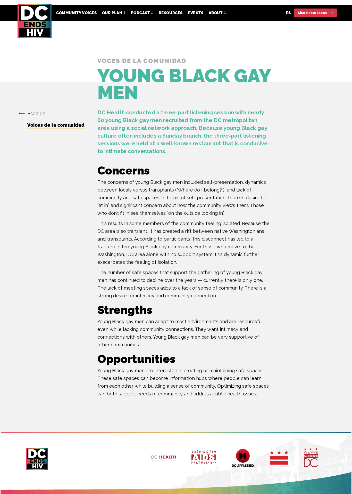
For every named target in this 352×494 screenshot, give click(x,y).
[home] (35, 21)
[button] (114, 13)
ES (288, 13)
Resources (171, 13)
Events (196, 13)
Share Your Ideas (312, 13)
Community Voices (76, 13)
